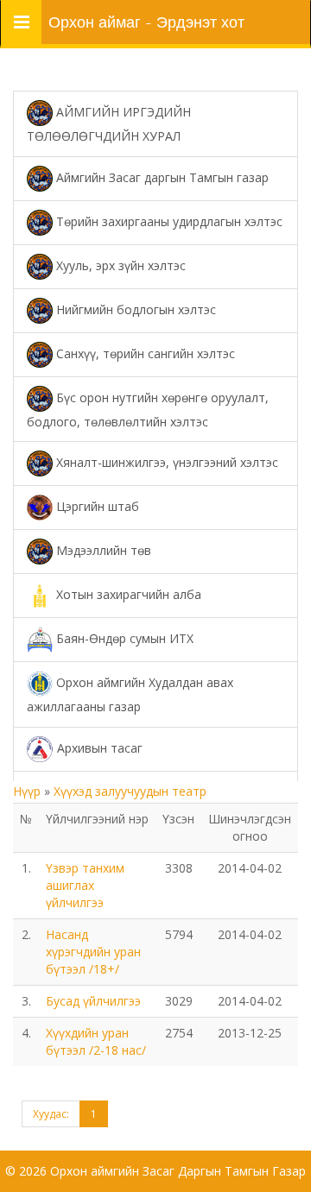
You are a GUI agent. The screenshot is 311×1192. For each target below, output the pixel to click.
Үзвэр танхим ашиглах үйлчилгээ (85, 885)
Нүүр (28, 791)
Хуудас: (51, 1114)
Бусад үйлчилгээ (93, 1001)
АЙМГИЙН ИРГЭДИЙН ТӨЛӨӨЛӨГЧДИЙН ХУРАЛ (109, 124)
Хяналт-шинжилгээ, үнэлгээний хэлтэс (165, 462)
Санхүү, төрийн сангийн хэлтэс (144, 352)
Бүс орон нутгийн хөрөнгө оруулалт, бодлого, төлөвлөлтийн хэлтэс (148, 408)
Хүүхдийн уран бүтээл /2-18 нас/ (96, 1041)
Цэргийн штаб (96, 506)
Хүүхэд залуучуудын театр (130, 791)
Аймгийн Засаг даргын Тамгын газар (161, 176)
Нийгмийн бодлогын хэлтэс (134, 308)
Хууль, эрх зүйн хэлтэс (119, 264)
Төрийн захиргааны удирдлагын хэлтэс (167, 220)
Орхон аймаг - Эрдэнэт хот (146, 22)
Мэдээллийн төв (102, 550)
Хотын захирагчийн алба (127, 594)
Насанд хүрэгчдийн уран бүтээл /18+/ (93, 951)
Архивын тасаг (98, 747)
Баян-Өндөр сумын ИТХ (123, 638)
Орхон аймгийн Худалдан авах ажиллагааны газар (130, 694)
